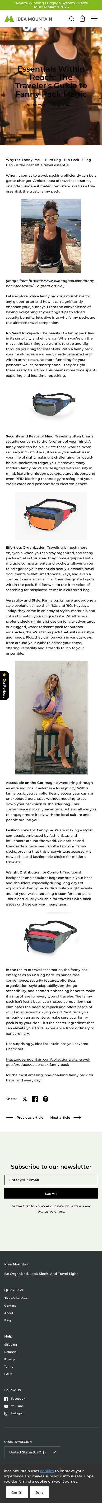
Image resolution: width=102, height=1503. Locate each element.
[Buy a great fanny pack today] (51, 937)
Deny (40, 1492)
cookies (47, 1471)
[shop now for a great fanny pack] (51, 516)
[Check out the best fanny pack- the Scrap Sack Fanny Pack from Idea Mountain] (51, 403)
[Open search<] (71, 18)
